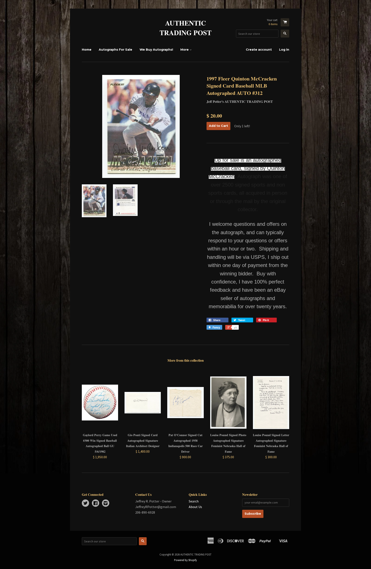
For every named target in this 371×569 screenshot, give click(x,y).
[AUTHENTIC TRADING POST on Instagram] (105, 503)
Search (194, 501)
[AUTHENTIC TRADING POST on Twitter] (85, 503)
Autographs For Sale (115, 50)
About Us (195, 507)
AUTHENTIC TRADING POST (185, 28)
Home (86, 50)
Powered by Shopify (185, 560)
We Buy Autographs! (156, 50)
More (185, 50)
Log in (284, 50)
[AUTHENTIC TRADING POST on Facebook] (95, 503)
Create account (259, 50)
